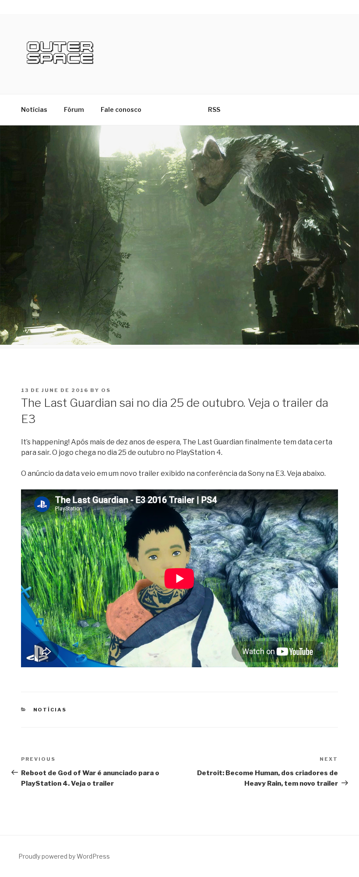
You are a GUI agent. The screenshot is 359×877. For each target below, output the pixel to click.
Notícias (34, 109)
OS (106, 390)
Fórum (74, 109)
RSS (214, 109)
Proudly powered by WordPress (64, 856)
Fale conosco (121, 109)
